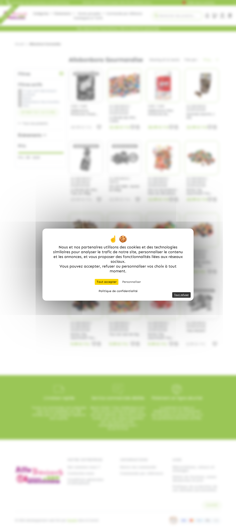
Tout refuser (181, 294)
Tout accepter (107, 282)
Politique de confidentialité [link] (118, 291)
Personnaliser (131, 282)
